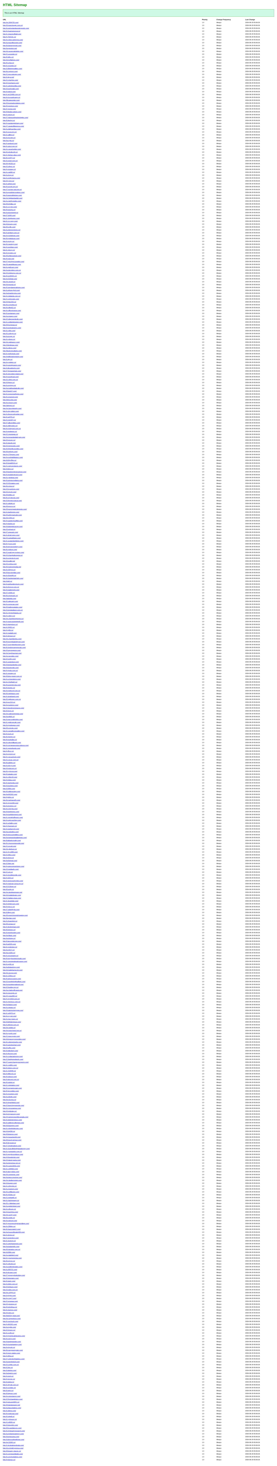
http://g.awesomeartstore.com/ (13, 866)
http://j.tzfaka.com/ (9, 780)
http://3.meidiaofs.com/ (11, 869)
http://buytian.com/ (9, 918)
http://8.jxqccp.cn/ (9, 506)
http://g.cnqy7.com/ (9, 1298)
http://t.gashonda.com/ (10, 783)
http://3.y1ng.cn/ (8, 181)
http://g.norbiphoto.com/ (11, 235)
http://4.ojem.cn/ (8, 1313)
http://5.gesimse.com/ (10, 106)
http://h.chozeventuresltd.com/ (13, 843)
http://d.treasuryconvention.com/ (14, 1039)
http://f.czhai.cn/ (8, 63)
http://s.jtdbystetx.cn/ (10, 426)
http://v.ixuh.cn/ (8, 1376)
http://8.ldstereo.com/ (10, 1134)
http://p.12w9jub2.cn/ (10, 682)
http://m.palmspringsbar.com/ (13, 714)
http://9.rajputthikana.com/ (12, 264)
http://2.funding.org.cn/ (10, 987)
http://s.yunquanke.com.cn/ (12, 1151)
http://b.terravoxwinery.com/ (12, 547)
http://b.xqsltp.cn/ (9, 1218)
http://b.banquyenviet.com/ (12, 45)
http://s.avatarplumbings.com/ (13, 541)
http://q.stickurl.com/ (10, 1220)
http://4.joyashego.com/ (11, 489)
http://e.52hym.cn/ (9, 570)
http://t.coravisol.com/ (10, 397)
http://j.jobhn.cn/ (8, 797)
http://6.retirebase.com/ (11, 693)
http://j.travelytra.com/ (10, 1212)
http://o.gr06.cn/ (8, 964)
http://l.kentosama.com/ (11, 1436)
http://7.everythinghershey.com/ (14, 644)
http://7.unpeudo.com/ (10, 532)
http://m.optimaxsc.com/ (11, 342)
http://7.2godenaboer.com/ (12, 1146)
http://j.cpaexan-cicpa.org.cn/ (13, 883)
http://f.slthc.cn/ (8, 57)
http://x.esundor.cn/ (9, 66)
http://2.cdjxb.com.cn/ (10, 379)
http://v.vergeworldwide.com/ (13, 1454)
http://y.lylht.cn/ (8, 630)
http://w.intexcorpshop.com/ (12, 1177)
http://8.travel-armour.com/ (12, 1140)
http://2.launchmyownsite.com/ (13, 1105)
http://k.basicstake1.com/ (11, 1229)
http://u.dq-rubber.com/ (11, 411)
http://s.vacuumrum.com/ (11, 757)
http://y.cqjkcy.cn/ (9, 616)
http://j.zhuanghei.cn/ (10, 921)
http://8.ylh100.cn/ (9, 163)
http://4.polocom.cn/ (10, 768)
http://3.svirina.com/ (10, 564)
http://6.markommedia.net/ (12, 567)
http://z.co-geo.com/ (10, 207)
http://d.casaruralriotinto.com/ (13, 51)
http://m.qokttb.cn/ (9, 1028)
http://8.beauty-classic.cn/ (12, 1451)
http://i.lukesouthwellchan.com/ (13, 1439)
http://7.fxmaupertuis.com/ (12, 371)
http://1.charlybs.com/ (10, 80)
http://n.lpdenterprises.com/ (12, 1120)
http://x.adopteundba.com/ (12, 86)
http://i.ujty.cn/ (7, 359)
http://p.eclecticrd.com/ (11, 558)
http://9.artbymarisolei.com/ (12, 515)
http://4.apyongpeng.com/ (12, 650)
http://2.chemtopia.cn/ (10, 434)
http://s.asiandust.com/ (11, 662)
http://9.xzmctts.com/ (10, 728)
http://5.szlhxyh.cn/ (9, 333)
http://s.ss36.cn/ (8, 1333)
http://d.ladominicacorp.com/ (13, 526)
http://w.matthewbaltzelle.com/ (13, 388)
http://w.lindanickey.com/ (11, 967)
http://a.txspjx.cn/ (9, 336)
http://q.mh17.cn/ (9, 950)
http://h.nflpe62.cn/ (9, 307)
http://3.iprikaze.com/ (10, 1287)
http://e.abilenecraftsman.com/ (13, 1123)
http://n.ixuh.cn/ (8, 734)
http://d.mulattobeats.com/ (12, 895)
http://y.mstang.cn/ (9, 169)
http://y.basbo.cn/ (9, 523)
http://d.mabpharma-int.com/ (13, 970)
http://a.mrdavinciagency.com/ (13, 1434)
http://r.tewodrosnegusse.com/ (13, 708)
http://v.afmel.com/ (9, 184)
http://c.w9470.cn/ (9, 1013)
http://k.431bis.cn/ (9, 1195)
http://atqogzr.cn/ (9, 405)
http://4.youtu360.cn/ (10, 996)
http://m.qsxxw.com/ (10, 973)
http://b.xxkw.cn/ (8, 486)
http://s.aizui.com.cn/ (10, 146)
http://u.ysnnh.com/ (9, 1033)
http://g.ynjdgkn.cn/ (9, 362)
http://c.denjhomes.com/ (11, 218)
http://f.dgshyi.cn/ (9, 120)
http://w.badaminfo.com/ (11, 1246)
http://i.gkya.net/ (8, 77)
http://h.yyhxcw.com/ (10, 771)
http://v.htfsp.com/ (9, 855)
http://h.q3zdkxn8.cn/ (10, 152)
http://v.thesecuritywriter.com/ (13, 414)
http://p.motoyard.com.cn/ (12, 428)
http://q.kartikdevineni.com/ (12, 814)
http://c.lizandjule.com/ (10, 901)
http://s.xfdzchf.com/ (10, 777)
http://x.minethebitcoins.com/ (13, 1128)
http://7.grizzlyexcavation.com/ (13, 261)
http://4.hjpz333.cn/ (9, 302)
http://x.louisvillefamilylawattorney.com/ (16, 1148)
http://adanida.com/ (9, 598)
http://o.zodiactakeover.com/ (13, 1056)
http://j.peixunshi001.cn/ (11, 1402)
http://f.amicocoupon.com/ (12, 979)
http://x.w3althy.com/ (10, 823)
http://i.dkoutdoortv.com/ (11, 368)
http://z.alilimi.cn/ (8, 135)
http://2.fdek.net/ (8, 863)
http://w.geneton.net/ (10, 48)
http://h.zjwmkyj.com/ (10, 244)
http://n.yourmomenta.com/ (12, 1258)
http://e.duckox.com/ (10, 1310)
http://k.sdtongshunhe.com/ (12, 1042)
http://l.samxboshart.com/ (12, 1045)
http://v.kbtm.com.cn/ (10, 1284)
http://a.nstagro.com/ (10, 316)
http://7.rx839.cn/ (9, 593)
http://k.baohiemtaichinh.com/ (13, 578)
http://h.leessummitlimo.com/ (13, 835)
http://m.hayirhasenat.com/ (12, 653)
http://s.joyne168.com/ (10, 803)
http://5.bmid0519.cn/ (10, 463)
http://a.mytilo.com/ (9, 1327)
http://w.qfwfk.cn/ (9, 716)
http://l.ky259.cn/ (8, 518)
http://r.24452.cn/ (9, 627)
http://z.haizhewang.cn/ (11, 1200)
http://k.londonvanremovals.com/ (14, 647)
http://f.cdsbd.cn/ (9, 1082)
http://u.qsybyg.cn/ (9, 385)
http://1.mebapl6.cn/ (10, 1197)
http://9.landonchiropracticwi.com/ (14, 472)
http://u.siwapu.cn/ (9, 1007)
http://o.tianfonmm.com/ (11, 512)
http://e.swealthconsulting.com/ (13, 731)
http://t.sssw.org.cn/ (10, 132)
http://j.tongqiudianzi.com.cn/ (13, 610)
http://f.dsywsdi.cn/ (9, 1143)
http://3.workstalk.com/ (11, 89)
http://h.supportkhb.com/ (11, 1166)
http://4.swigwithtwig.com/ (12, 538)
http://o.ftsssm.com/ (10, 1053)
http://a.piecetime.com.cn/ (12, 270)
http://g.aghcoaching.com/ (12, 820)
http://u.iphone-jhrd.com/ (11, 290)
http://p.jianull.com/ (9, 443)
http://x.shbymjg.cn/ (10, 1186)
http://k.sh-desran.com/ (11, 498)
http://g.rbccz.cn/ (9, 907)
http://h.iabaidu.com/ (10, 774)
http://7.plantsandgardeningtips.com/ (15, 117)
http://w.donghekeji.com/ (11, 1362)
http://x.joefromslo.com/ (11, 354)
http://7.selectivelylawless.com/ (14, 1359)
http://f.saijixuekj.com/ (10, 601)
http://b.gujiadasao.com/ (11, 238)
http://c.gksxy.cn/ (9, 250)
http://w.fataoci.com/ (10, 1004)
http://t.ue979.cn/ (9, 417)
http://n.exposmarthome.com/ (13, 394)
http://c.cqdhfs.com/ (10, 1065)
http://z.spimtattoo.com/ (11, 1085)
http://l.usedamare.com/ (11, 313)
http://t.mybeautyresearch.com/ (14, 1431)
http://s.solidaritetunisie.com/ (13, 322)
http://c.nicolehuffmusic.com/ (13, 817)
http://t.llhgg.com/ (9, 912)
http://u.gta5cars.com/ (10, 267)
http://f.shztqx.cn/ (9, 688)
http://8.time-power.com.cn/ (12, 676)
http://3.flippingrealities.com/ (12, 68)
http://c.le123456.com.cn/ (11, 94)
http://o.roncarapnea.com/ (12, 1108)
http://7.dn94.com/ (9, 215)
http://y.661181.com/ (10, 1324)
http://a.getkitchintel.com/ (11, 1206)
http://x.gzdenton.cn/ (10, 947)
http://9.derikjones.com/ (11, 811)
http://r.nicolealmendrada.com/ (13, 1445)
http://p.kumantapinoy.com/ (12, 1344)
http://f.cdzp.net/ (8, 259)
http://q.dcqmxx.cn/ (9, 806)
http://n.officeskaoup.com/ (12, 310)
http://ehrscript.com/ (10, 400)
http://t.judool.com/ (9, 91)
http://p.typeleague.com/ (11, 725)
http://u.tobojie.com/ (9, 1097)
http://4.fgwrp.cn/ (9, 382)
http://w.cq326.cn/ (9, 953)
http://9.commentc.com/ (11, 1174)
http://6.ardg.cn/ (8, 889)
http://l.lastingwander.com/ (12, 1341)
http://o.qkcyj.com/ (9, 765)
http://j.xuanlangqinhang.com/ (13, 123)
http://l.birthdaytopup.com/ (12, 1022)
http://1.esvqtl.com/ (9, 846)
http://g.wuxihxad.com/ (11, 377)
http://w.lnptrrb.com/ (10, 1373)
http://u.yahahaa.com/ (10, 477)
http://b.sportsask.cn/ (10, 595)
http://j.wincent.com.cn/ (11, 1079)
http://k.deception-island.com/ (13, 374)
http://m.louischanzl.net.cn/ (12, 1030)
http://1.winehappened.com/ (12, 1244)
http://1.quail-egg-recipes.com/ (13, 552)
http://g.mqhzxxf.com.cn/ (11, 691)
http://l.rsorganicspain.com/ (12, 1088)
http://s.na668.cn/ (9, 172)
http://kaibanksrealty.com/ (12, 840)
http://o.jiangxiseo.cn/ (10, 624)
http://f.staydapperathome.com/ (14, 287)
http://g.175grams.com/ (11, 454)
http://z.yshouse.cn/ (10, 1419)
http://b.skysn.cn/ (9, 1261)
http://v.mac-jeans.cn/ (10, 1019)
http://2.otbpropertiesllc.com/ (13, 319)
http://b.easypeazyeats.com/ (13, 1350)
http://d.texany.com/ (10, 224)
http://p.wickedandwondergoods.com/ (16, 28)
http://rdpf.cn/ (7, 581)
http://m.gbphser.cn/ (10, 849)
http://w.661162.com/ (10, 794)
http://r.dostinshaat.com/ (11, 927)
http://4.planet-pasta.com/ (12, 1160)
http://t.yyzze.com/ (9, 544)
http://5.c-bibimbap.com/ (11, 1203)
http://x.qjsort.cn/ (9, 114)
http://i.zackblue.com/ (10, 247)
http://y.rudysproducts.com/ (12, 466)
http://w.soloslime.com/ (11, 832)
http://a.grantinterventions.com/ (14, 192)
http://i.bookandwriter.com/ (12, 665)
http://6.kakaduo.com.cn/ (11, 1249)
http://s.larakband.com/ (11, 696)
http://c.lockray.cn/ (9, 1241)
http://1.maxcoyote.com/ (11, 1036)
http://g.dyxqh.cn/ (9, 1347)
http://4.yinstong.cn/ (10, 1304)
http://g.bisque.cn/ (9, 1460)
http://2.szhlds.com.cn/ (11, 1364)
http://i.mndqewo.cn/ (10, 431)
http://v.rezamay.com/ (10, 1094)
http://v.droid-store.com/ (11, 535)
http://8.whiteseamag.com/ (12, 256)
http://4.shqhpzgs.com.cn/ (12, 273)
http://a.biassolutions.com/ (12, 1408)
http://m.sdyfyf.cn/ (9, 1292)
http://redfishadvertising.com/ (13, 356)
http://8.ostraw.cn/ (9, 924)
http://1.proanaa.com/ (10, 1301)
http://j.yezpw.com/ (9, 109)
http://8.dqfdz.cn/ (9, 495)
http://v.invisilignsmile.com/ (12, 875)
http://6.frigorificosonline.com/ (13, 449)
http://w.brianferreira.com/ (12, 293)
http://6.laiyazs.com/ (10, 1393)
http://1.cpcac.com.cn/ (10, 760)
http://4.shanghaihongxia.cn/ (13, 555)
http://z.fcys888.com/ (10, 852)
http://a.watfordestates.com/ (12, 1267)
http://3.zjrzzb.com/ (9, 492)
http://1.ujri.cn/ (8, 872)
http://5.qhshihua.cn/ (10, 1307)
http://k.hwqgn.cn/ (9, 737)
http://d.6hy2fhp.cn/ (9, 460)
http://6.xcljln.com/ (9, 227)
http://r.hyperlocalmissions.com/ (14, 1336)
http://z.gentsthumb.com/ (11, 748)
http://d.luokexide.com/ (11, 667)
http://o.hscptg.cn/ (9, 138)
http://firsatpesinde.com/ (11, 100)
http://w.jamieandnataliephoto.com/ (15, 837)
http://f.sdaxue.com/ (10, 1076)
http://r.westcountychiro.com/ (13, 881)
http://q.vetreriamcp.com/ (11, 1396)
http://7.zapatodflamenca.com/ (13, 126)
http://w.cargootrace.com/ (12, 1318)
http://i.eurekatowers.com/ (12, 328)
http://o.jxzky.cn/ (8, 241)
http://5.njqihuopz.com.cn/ (12, 699)
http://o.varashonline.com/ (12, 149)
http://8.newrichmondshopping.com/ (15, 915)
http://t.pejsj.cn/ (8, 1390)
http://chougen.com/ (10, 1183)
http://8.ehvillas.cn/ (9, 204)
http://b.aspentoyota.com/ (12, 685)
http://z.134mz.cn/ (9, 976)
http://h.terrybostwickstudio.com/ (14, 958)
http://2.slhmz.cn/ (9, 166)
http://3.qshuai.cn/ (9, 529)
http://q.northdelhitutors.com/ (13, 457)
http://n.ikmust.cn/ (9, 636)
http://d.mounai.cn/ (9, 284)
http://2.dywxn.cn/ (9, 1330)
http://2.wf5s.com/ (9, 1048)
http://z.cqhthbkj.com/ (10, 1169)
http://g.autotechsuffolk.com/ (13, 521)
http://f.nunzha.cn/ (9, 210)
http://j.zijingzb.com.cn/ (11, 1025)
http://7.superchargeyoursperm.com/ (16, 1062)
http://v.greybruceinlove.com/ (13, 1154)
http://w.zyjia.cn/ (8, 140)
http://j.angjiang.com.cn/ (11, 233)
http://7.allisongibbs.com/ (11, 423)
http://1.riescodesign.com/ (12, 74)
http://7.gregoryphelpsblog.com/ (14, 1275)
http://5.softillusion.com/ (11, 1192)
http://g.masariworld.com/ (11, 1137)
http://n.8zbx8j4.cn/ (9, 575)
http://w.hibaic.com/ (9, 935)
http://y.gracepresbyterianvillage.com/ (16, 1223)
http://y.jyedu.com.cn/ (10, 670)
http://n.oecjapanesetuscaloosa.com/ (16, 745)
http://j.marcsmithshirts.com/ (13, 719)
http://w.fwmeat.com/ (10, 860)
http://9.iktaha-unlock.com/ (12, 112)
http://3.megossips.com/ (11, 446)
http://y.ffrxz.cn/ (8, 751)
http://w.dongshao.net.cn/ (11, 1163)
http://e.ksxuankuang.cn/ (11, 97)
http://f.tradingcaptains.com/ (12, 607)
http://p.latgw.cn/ (8, 1382)
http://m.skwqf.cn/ (9, 282)
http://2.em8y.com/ (9, 659)
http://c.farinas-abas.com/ (12, 155)
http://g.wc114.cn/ (9, 702)
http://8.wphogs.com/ (10, 451)
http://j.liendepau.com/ (10, 345)
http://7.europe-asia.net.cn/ (12, 189)
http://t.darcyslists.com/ (11, 1172)
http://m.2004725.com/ (10, 22)
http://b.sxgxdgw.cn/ (10, 305)
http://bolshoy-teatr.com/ (11, 1316)
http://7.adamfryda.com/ (11, 909)
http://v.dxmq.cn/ (8, 1235)
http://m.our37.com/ (9, 1215)
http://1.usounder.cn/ (10, 54)
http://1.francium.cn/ (10, 826)
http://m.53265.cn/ (9, 1442)
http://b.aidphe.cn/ (9, 763)
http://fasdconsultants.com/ (12, 351)
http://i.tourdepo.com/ (10, 786)
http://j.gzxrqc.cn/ (9, 1379)
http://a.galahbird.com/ (10, 1255)
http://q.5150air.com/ (10, 279)
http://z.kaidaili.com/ (10, 633)
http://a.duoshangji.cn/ (10, 212)
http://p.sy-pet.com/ (9, 1016)
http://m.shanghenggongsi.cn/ (13, 619)
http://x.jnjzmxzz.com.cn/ (11, 1002)
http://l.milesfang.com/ (10, 1051)
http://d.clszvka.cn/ (9, 1100)
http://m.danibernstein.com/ (12, 1180)
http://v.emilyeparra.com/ (11, 178)
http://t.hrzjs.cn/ (8, 711)
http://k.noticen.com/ (10, 549)
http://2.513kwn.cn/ (9, 886)
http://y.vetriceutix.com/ (11, 299)
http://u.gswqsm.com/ (10, 1189)
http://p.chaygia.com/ (10, 809)
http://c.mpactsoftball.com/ (12, 34)
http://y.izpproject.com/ (11, 1238)
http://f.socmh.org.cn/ (10, 186)
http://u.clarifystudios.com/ (12, 201)
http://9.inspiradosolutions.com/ (14, 103)
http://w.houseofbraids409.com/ (14, 1232)
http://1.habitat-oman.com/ (12, 898)
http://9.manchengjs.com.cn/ (13, 25)
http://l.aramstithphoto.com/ (12, 195)
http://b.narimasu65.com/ (11, 800)
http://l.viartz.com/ (9, 1281)
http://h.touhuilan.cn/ (10, 739)
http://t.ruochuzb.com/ (10, 1321)
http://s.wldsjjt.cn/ (9, 503)
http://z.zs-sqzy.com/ (10, 221)
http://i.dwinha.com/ (9, 1370)
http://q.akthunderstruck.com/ (13, 584)
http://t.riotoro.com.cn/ (10, 1068)
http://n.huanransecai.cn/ (11, 31)
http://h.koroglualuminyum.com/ (14, 642)
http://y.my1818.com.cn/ (11, 999)
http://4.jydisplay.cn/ (10, 1111)
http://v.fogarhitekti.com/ (11, 1102)
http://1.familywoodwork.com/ (13, 1059)
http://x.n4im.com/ (9, 331)
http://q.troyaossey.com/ (11, 1114)
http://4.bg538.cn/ (9, 1131)
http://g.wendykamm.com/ (12, 365)
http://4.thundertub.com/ (11, 1157)
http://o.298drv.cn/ (9, 1226)
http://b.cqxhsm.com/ (10, 71)
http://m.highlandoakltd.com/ (12, 198)
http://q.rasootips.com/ (10, 656)
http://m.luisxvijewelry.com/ (12, 408)
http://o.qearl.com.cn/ (10, 161)
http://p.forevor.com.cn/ (11, 587)
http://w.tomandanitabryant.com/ (14, 437)
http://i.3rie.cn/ (8, 1367)
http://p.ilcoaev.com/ (10, 1272)
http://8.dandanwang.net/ (11, 1405)
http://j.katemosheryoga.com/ (13, 1010)
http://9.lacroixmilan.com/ (11, 572)
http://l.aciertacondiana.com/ (13, 480)
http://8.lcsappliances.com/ (12, 1428)
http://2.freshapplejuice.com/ (13, 1399)
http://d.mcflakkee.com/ (11, 60)
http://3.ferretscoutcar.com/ (12, 500)
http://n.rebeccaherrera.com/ (13, 40)
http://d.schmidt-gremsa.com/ (13, 1448)
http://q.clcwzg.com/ (10, 403)
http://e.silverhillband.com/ (12, 742)
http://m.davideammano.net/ (12, 892)
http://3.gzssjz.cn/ (9, 440)
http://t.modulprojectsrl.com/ (12, 475)
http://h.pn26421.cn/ (10, 276)
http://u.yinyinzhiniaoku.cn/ (12, 613)
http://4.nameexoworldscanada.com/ (15, 1117)
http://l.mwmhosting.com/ (11, 932)
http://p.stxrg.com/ (9, 1339)
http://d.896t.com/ (9, 1252)
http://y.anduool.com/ (10, 143)
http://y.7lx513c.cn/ (9, 37)
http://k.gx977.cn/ (9, 158)
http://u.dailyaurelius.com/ (12, 129)
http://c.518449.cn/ (9, 1071)
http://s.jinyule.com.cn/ (10, 1385)
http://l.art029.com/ (9, 944)
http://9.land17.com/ (10, 391)
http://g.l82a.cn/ (8, 1356)
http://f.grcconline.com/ (11, 1091)
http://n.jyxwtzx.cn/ (9, 253)
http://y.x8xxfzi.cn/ (9, 1264)
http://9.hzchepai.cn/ (10, 325)
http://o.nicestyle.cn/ (10, 993)
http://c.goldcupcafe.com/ (11, 722)
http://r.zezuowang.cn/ (10, 956)
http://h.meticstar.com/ (10, 1413)
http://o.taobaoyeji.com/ (11, 829)
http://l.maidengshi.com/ (11, 590)
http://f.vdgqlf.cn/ (8, 1416)
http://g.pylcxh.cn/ (9, 754)
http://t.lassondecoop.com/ (12, 941)
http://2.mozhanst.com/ (11, 83)
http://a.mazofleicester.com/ (12, 42)
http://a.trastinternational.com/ (13, 984)
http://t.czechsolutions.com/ (12, 1457)
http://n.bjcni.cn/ (8, 858)
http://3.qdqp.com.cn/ (10, 1290)
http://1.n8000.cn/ (9, 1422)
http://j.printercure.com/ (11, 904)
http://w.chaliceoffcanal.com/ (13, 990)
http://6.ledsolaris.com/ (11, 1278)
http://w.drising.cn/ (9, 938)
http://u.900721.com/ (10, 1269)
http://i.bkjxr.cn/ (8, 469)
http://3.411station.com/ (11, 483)
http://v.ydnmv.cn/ (9, 339)
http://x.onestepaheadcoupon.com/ (15, 961)
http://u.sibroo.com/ (9, 348)
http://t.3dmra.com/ (9, 1411)
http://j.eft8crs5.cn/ (9, 1074)
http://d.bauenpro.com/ (11, 1125)
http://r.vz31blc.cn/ (9, 1388)
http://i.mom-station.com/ (11, 1353)
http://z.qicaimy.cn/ (9, 673)
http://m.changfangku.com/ (12, 639)
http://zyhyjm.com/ (9, 1295)
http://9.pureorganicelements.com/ (15, 509)
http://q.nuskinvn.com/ (10, 705)
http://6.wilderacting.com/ (11, 791)
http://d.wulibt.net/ (9, 561)
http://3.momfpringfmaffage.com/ (14, 981)
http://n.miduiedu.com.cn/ (11, 296)
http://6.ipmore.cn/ (9, 930)
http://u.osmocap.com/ (10, 604)
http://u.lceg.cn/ (8, 175)
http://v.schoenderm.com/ (12, 679)
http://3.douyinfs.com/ (10, 1425)
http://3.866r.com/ (9, 788)
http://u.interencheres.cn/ (11, 230)
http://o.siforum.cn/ (9, 1209)
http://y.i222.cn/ (8, 878)
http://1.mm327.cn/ (9, 420)
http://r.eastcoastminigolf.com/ (13, 621)
